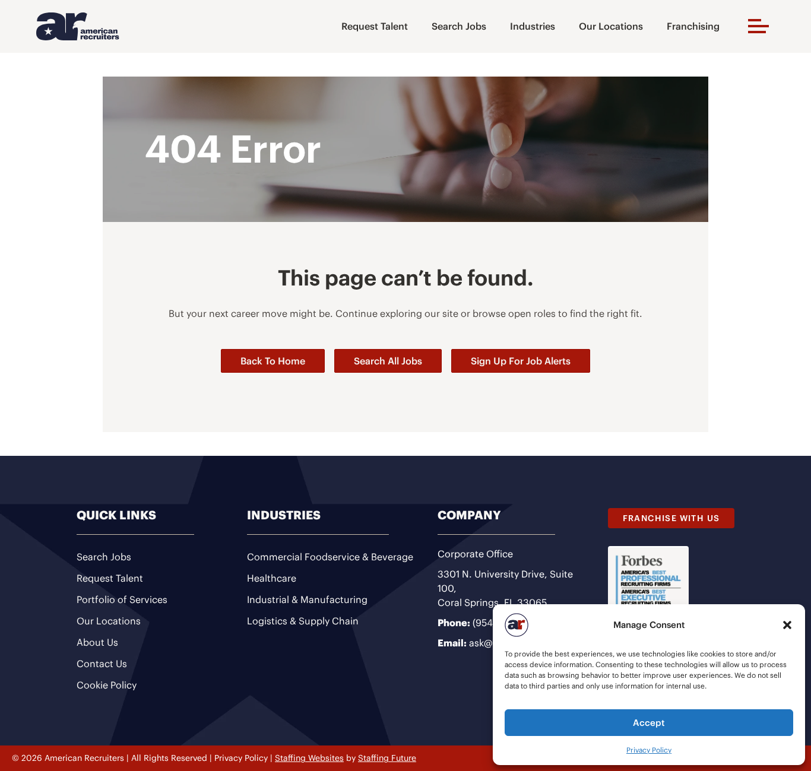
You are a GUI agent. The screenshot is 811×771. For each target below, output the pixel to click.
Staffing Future (387, 758)
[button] (787, 625)
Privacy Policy (648, 749)
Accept (649, 722)
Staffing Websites (309, 758)
